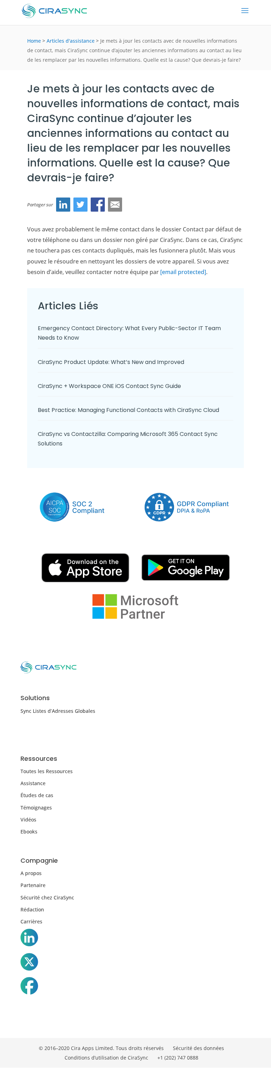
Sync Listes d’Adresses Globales (57, 711)
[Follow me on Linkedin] (29, 939)
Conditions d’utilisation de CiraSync (106, 1057)
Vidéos (28, 819)
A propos (31, 873)
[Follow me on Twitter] (29, 963)
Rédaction (32, 909)
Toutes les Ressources (46, 771)
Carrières (31, 921)
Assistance (33, 783)
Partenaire (33, 885)
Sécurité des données (198, 1048)
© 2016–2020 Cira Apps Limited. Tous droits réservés (101, 1048)
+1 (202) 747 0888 (177, 1057)
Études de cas (36, 795)
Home (34, 40)
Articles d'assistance (71, 40)
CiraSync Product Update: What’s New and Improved (112, 362)
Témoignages (36, 807)
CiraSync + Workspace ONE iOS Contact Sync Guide (109, 386)
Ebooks (28, 831)
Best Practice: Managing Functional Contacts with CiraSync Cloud (128, 410)
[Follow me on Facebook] (29, 987)
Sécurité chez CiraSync (47, 897)
